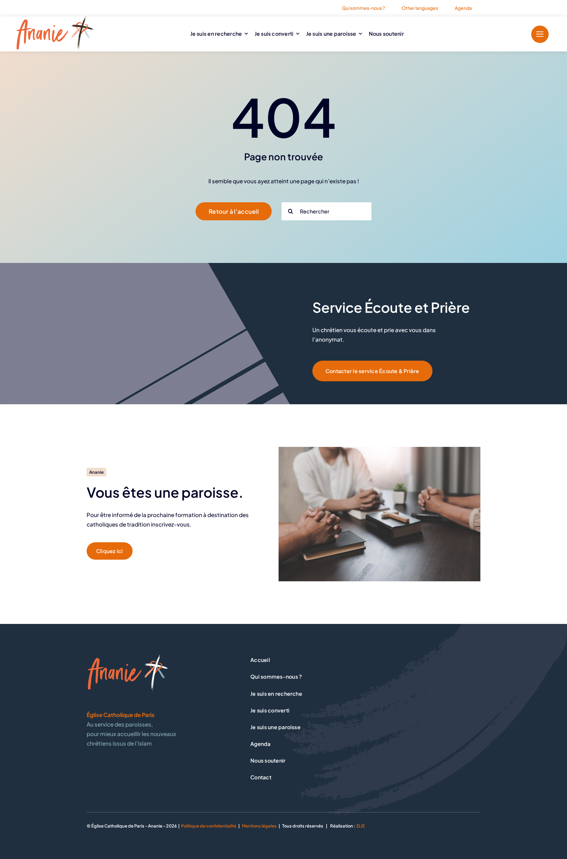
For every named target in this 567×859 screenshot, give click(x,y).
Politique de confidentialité (208, 826)
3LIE (360, 826)
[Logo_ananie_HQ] (55, 19)
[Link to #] (540, 34)
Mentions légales (259, 826)
